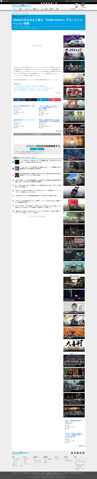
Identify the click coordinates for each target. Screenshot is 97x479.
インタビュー (15, 462)
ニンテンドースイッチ (38, 465)
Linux (25, 462)
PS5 (35, 459)
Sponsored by (53, 131)
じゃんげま (77, 459)
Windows (26, 459)
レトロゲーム (57, 459)
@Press (61, 474)
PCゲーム (27, 9)
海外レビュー (15, 464)
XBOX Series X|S (37, 460)
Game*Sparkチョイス (69, 460)
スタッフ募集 (46, 474)
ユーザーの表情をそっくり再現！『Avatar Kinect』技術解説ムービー (30, 86)
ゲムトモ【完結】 (78, 466)
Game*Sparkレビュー (17, 459)
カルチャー (56, 457)
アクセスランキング (17, 11)
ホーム (14, 9)
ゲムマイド (81, 9)
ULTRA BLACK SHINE (79, 464)
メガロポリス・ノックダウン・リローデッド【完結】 (80, 462)
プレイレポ (15, 460)
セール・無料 (44, 9)
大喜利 (66, 459)
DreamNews (56, 474)
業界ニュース (47, 462)
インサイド (64, 9)
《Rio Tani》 (58, 92)
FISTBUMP (73, 9)
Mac (25, 460)
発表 (57, 67)
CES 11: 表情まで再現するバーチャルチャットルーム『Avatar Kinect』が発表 (33, 88)
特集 (20, 9)
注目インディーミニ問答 (17, 465)
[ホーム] (13, 13)
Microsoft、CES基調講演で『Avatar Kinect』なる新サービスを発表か (31, 90)
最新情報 (45, 457)
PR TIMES (51, 474)
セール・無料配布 (48, 459)
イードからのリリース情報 (38, 474)
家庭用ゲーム (36, 9)
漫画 (57, 9)
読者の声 (51, 9)
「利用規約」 (29, 153)
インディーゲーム (27, 464)
